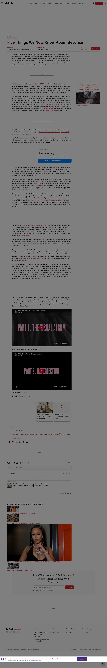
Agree (81, 659)
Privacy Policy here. (36, 660)
